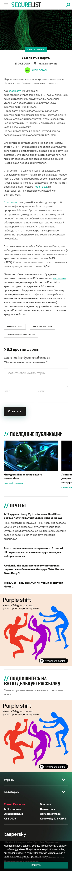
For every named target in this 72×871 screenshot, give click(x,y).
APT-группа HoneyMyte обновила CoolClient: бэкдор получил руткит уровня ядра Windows (33, 515)
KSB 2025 (10, 818)
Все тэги (45, 804)
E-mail (42, 390)
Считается (10, 202)
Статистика (47, 809)
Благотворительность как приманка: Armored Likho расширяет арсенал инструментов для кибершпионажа (33, 552)
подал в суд (41, 186)
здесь (45, 856)
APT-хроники (12, 809)
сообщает (14, 90)
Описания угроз (50, 813)
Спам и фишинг (36, 49)
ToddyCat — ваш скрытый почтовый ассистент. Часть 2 (34, 584)
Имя (7, 390)
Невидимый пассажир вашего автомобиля (23, 476)
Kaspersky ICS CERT (53, 818)
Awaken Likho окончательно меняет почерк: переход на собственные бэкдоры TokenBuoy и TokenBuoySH (34, 569)
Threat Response (14, 804)
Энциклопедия (13, 813)
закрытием (59, 278)
